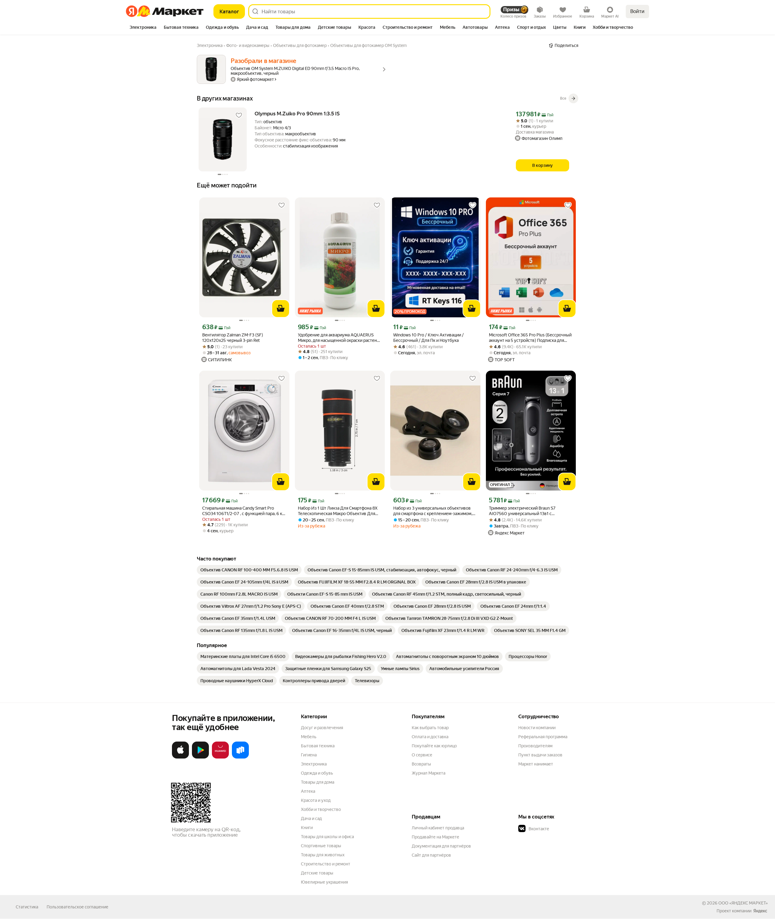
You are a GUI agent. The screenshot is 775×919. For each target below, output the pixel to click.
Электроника (314, 764)
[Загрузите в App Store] (180, 757)
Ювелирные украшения (324, 882)
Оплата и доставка (430, 736)
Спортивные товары (321, 845)
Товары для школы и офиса (327, 836)
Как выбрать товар (430, 727)
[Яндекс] (760, 910)
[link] (249, 570)
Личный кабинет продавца (438, 827)
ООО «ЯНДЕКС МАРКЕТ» (743, 903)
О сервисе (422, 754)
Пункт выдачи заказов (540, 754)
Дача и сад (311, 818)
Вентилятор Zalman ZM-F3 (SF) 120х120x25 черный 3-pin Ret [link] (232, 337)
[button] (560, 829)
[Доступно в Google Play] (200, 757)
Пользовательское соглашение (77, 906)
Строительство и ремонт (325, 863)
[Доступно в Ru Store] (240, 757)
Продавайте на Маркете (435, 837)
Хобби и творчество (321, 809)
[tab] (143, 28)
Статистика (27, 906)
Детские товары (317, 873)
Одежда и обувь (317, 773)
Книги (307, 827)
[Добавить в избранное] (239, 115)
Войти (637, 11)
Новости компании (537, 727)
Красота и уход (316, 800)
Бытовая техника (318, 745)
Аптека (308, 791)
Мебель (308, 736)
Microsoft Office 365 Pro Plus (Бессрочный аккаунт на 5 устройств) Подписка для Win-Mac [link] (530, 337)
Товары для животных (323, 854)
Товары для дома (317, 782)
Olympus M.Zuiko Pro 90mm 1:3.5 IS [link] (297, 114)
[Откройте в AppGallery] (220, 757)
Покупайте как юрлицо (434, 745)
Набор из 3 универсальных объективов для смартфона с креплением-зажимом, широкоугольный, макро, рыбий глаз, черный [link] (432, 511)
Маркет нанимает (535, 764)
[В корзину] (281, 308)
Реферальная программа (542, 736)
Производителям (535, 745)
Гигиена (309, 754)
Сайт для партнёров (431, 855)
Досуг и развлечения (322, 727)
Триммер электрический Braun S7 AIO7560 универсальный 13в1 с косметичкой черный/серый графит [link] (524, 511)
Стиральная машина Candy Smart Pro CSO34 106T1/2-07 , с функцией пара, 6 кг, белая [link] (243, 511)
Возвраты (421, 764)
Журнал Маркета (428, 773)
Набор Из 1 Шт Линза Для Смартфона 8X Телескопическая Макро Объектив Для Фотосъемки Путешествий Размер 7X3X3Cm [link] (338, 511)
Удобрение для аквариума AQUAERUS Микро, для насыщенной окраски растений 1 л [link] (340, 337)
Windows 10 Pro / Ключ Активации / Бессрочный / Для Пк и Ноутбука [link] (428, 337)
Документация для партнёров (441, 846)
